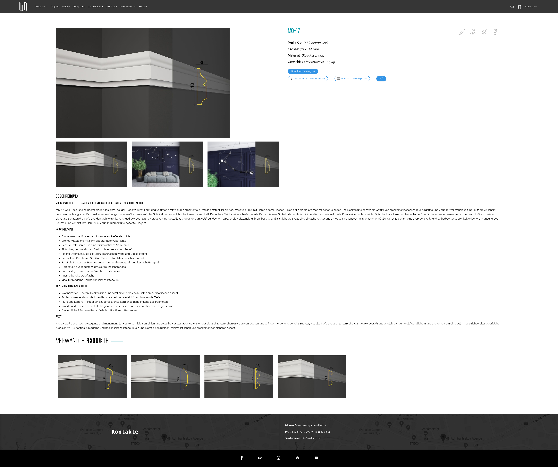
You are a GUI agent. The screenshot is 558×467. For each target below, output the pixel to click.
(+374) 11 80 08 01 (320, 431)
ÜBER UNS (112, 6)
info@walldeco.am (311, 438)
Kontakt (143, 6)
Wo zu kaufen (95, 6)
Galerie (66, 6)
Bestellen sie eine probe (354, 78)
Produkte (40, 6)
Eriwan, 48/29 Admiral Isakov (310, 425)
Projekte (55, 6)
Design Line (79, 6)
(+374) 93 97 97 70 (299, 431)
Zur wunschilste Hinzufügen (310, 78)
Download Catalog (301, 71)
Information (126, 6)
